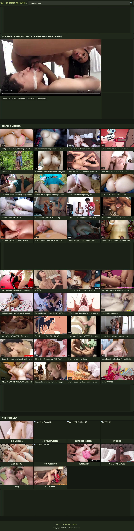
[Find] (131, 3)
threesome (42, 99)
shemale (21, 99)
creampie (6, 99)
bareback (31, 99)
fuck (14, 99)
